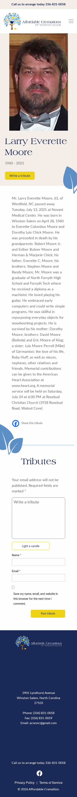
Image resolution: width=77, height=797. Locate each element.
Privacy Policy (25, 782)
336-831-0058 (55, 4)
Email (16, 571)
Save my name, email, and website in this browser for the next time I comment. (35, 599)
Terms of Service (51, 782)
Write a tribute (19, 175)
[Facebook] (15, 423)
